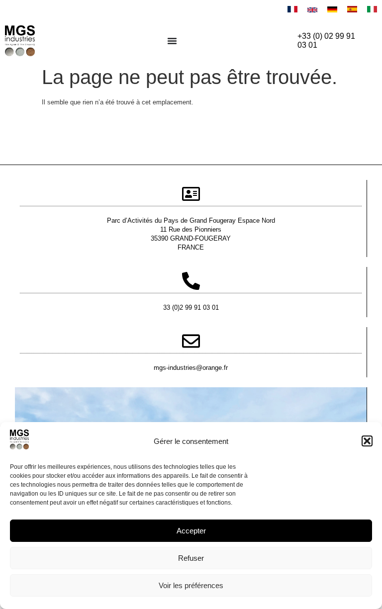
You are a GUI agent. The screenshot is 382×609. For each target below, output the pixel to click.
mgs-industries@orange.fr (191, 367)
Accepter (191, 530)
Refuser (191, 558)
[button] (367, 441)
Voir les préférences (191, 585)
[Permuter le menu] (172, 41)
